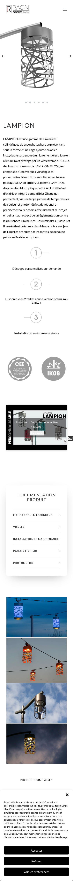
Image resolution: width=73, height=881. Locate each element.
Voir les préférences (36, 872)
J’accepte (36, 433)
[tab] (36, 515)
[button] (67, 795)
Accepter (36, 850)
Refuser (36, 861)
